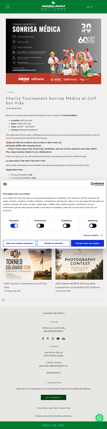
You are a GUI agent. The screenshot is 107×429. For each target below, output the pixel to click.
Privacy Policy (42, 408)
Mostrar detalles (91, 235)
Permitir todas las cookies (87, 243)
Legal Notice (53, 408)
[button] (99, 418)
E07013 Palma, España (53, 355)
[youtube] (58, 338)
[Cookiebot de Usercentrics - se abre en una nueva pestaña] (92, 184)
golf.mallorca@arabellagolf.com (53, 365)
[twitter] (47, 338)
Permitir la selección (53, 243)
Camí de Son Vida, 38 (53, 352)
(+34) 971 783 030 (53, 362)
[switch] (40, 226)
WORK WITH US (53, 372)
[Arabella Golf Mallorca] (8, 5)
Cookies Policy (64, 408)
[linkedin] (63, 338)
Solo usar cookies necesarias (19, 243)
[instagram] (53, 338)
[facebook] (43, 338)
